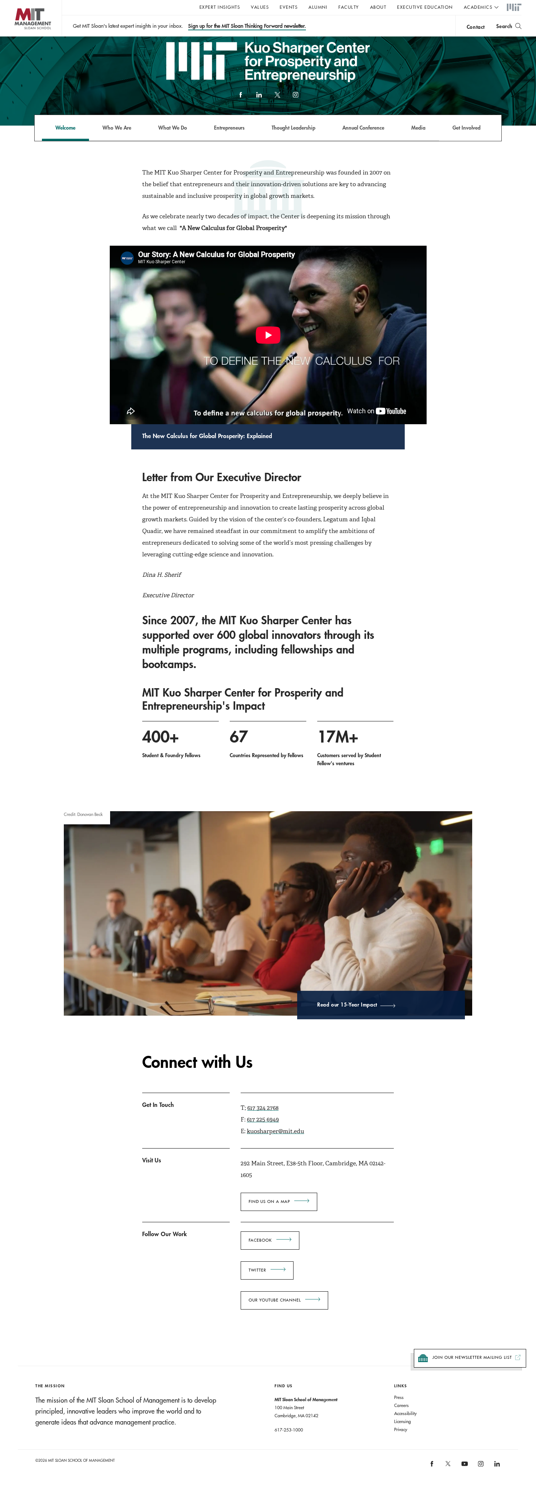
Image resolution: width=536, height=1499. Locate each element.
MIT (514, 7)
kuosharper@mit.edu (275, 1131)
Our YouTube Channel (275, 1300)
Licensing (402, 1421)
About (378, 7)
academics (478, 7)
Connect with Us (197, 1062)
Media (418, 127)
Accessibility (405, 1413)
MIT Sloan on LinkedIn (496, 1466)
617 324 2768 (263, 1107)
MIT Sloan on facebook (432, 1466)
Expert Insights (219, 7)
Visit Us (151, 1160)
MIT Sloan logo (18, 36)
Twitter (257, 1270)
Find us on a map (269, 1201)
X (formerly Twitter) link (277, 98)
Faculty (348, 7)
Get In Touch (158, 1104)
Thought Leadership (293, 127)
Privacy (400, 1429)
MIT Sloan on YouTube (463, 1467)
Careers (401, 1405)
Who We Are (116, 127)
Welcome (65, 127)
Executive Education (425, 7)
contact (476, 26)
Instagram (295, 98)
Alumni (317, 7)
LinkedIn (259, 98)
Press (399, 1397)
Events (289, 7)
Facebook (240, 98)
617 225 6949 (263, 1119)
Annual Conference (363, 127)
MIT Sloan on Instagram (480, 1466)
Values (260, 7)
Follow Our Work (164, 1234)
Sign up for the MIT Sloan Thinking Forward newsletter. (247, 26)
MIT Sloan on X (447, 1466)
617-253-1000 (289, 1430)
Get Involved (467, 127)
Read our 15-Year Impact (347, 1005)
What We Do (172, 127)
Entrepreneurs (229, 127)
